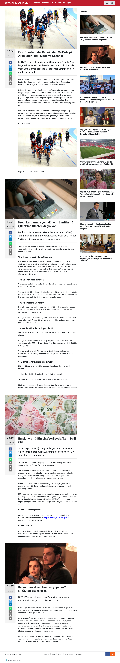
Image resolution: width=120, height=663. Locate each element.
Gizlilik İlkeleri (69, 654)
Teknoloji (61, 3)
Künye (54, 654)
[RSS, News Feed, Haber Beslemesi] (112, 654)
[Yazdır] (10, 79)
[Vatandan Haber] (17, 3)
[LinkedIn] (10, 69)
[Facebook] (10, 62)
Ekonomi (45, 3)
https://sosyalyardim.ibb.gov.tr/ (56, 518)
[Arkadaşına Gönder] (10, 76)
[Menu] (106, 3)
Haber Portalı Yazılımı (14, 660)
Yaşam (68, 3)
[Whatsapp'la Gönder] (10, 73)
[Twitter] (10, 66)
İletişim (60, 654)
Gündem (37, 3)
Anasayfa (47, 654)
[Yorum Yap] (10, 83)
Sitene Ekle (78, 654)
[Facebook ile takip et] (107, 654)
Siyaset (53, 3)
